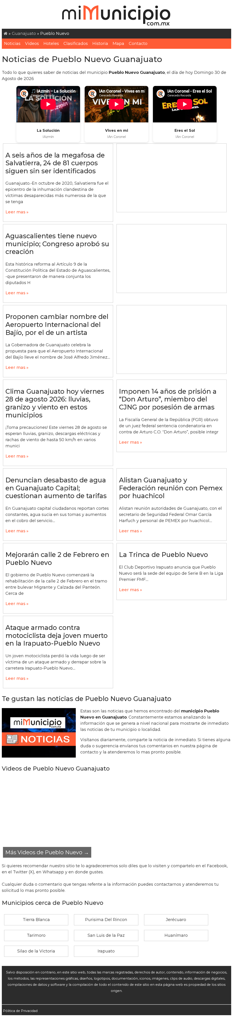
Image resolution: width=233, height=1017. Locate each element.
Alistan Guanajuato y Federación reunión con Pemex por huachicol (171, 488)
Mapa (118, 43)
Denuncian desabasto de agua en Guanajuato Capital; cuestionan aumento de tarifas (56, 488)
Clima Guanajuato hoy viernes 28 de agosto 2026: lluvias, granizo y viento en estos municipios (54, 403)
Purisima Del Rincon (106, 919)
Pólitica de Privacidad (20, 1011)
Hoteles (51, 43)
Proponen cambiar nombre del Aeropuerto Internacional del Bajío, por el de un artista (56, 324)
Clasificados (75, 43)
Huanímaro (176, 935)
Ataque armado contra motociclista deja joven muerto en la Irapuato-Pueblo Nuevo (56, 635)
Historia (100, 43)
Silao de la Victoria (36, 951)
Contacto (138, 43)
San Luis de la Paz (106, 935)
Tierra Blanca (36, 919)
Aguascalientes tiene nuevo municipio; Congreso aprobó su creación (57, 244)
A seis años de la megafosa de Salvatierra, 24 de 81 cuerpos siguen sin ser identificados (55, 163)
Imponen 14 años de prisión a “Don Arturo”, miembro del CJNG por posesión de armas (168, 399)
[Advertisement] (171, 178)
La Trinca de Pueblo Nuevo (163, 555)
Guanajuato (24, 33)
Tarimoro (36, 935)
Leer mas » (16, 212)
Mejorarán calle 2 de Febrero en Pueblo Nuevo (57, 559)
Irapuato (106, 951)
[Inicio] (6, 33)
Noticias (12, 43)
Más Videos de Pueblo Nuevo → (47, 852)
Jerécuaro (176, 919)
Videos (32, 43)
